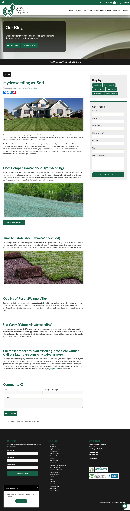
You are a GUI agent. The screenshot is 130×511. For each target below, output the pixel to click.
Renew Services (55, 491)
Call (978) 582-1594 (29, 45)
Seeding (52, 458)
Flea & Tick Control (56, 470)
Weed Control (54, 453)
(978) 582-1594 (114, 3)
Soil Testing (53, 463)
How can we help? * (99, 155)
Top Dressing (54, 460)
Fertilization (53, 451)
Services (78, 10)
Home (71, 10)
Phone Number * (98, 133)
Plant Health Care (55, 467)
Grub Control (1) (109, 85)
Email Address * (97, 126)
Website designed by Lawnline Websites (112, 502)
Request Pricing (13, 45)
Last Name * (96, 118)
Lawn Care (34, 88)
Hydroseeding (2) (99, 89)
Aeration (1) (97, 85)
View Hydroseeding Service (14, 222)
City (93, 148)
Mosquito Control (55, 472)
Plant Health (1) (98, 93)
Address (95, 140)
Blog (102, 10)
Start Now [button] (21, 501)
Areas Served (87, 10)
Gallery (96, 10)
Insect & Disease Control (58, 465)
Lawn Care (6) (111, 89)
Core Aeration (54, 456)
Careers (108, 10)
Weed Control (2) (111, 93)
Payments (116, 10)
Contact (125, 10)
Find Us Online (54, 486)
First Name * (96, 111)
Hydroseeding (26, 88)
